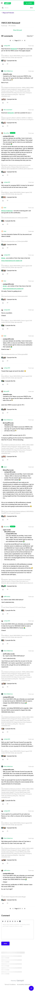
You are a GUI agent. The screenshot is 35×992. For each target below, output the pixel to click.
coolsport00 (7, 46)
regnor (5, 467)
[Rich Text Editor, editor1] (17, 931)
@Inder (3, 258)
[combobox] (17, 7)
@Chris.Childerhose (7, 211)
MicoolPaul (6, 133)
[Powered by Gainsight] (17, 981)
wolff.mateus (7, 596)
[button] (2, 3)
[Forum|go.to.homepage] (7, 3)
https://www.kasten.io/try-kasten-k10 (11, 261)
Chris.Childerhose (8, 71)
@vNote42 (14, 49)
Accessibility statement (23, 984)
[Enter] (3, 7)
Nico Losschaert (8, 110)
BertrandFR (6, 391)
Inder (5, 207)
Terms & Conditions (10, 984)
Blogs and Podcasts (8, 13)
